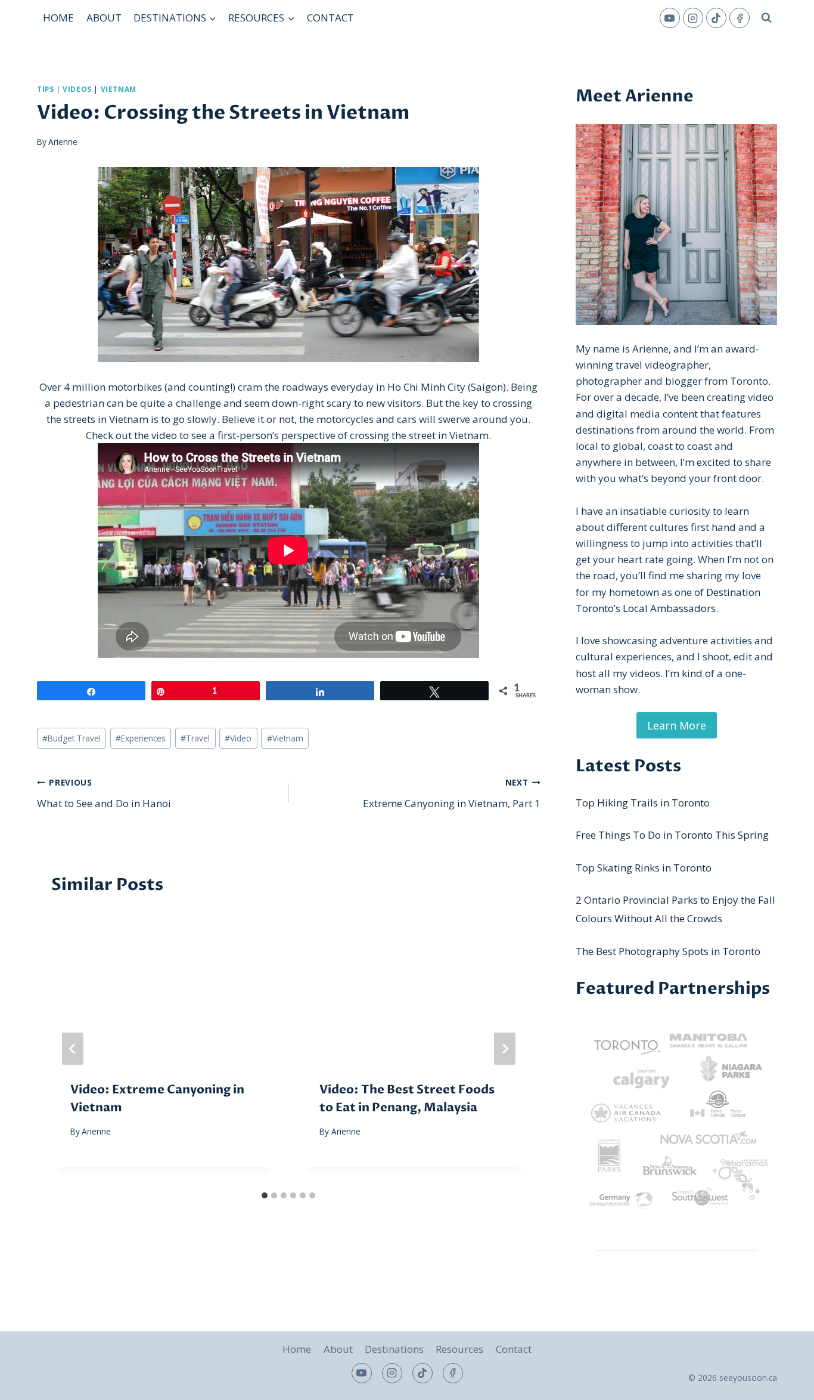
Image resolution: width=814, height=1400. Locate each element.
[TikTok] (716, 18)
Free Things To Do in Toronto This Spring (672, 835)
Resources (459, 1349)
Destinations (394, 1349)
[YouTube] (670, 18)
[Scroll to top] (784, 1382)
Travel (195, 738)
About (104, 17)
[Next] (504, 1049)
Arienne (62, 141)
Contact (330, 17)
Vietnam (118, 89)
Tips (45, 89)
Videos (77, 89)
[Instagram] (693, 18)
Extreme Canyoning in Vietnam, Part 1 (451, 793)
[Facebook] (739, 18)
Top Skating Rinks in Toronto (644, 867)
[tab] (265, 1195)
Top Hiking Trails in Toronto (643, 802)
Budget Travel (71, 738)
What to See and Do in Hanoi (104, 793)
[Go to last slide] (72, 1049)
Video (238, 738)
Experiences (141, 738)
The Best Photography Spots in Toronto (668, 951)
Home (58, 17)
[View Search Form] (766, 18)
